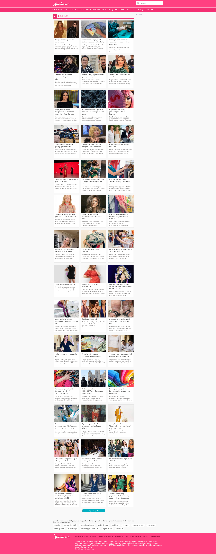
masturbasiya (72, 529)
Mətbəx (96, 10)
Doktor (149, 10)
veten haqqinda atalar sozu (90, 529)
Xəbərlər (131, 10)
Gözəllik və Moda (59, 10)
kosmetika (151, 525)
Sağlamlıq (74, 10)
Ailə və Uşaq (107, 10)
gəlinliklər (115, 525)
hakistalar (119, 529)
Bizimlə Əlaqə (155, 536)
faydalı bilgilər (107, 529)
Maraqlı (140, 10)
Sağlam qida (86, 10)
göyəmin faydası (138, 525)
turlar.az (139, 15)
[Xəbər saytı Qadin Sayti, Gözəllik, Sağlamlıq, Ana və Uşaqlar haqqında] (61, 4)
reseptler (57, 525)
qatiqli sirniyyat (103, 525)
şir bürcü (125, 525)
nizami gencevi (59, 529)
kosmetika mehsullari (87, 525)
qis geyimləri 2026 (70, 525)
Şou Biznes (119, 10)
